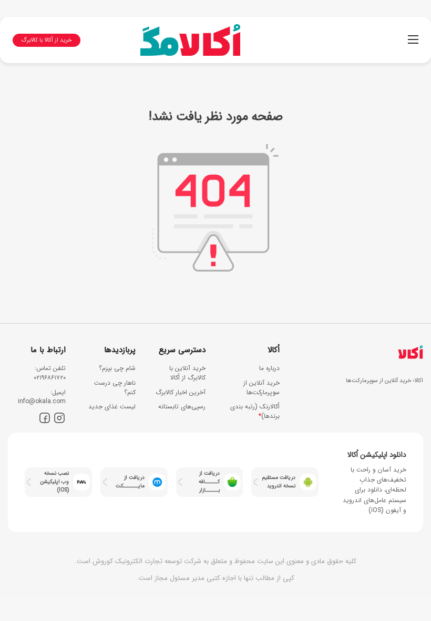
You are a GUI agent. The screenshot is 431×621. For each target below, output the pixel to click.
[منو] (413, 44)
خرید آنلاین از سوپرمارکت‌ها (261, 387)
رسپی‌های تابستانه (182, 407)
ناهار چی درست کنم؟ (115, 387)
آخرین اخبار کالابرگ (181, 392)
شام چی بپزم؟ (117, 368)
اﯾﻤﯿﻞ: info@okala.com (42, 397)
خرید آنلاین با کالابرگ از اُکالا (187, 373)
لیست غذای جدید (112, 407)
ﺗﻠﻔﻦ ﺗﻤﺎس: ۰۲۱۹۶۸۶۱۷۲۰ (50, 373)
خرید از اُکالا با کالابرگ (46, 40)
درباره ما (269, 368)
